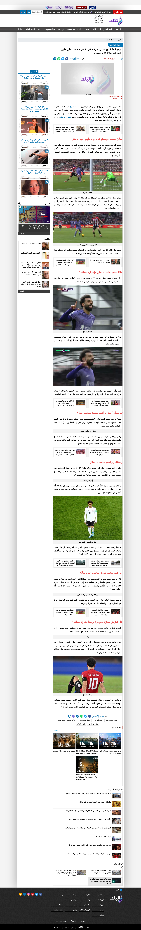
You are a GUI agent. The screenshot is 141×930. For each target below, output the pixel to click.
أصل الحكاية (109, 40)
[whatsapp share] (58, 58)
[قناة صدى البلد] (92, 7)
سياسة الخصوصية (61, 921)
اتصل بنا (73, 921)
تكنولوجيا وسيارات (85, 910)
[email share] (54, 58)
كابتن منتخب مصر (111, 720)
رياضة (79, 29)
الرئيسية (118, 29)
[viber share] (73, 716)
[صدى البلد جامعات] (69, 7)
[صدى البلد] (116, 20)
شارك (71, 58)
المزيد (22, 233)
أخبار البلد (97, 29)
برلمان (75, 910)
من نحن (82, 921)
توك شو (61, 29)
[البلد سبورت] (81, 7)
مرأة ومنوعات (49, 29)
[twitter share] (62, 58)
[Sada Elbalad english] (49, 7)
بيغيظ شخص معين (84, 720)
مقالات (102, 915)
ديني (39, 29)
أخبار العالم (30, 29)
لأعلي (118, 890)
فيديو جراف (73, 905)
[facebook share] (66, 58)
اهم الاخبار (107, 29)
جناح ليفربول (98, 720)
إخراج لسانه (81, 724)
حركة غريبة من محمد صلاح (66, 720)
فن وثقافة (71, 29)
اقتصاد (102, 910)
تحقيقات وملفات (58, 910)
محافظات (60, 905)
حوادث (87, 29)
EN (23, 12)
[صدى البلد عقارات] (58, 7)
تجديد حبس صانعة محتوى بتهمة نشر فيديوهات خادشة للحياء (75, 12)
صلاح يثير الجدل (93, 724)
